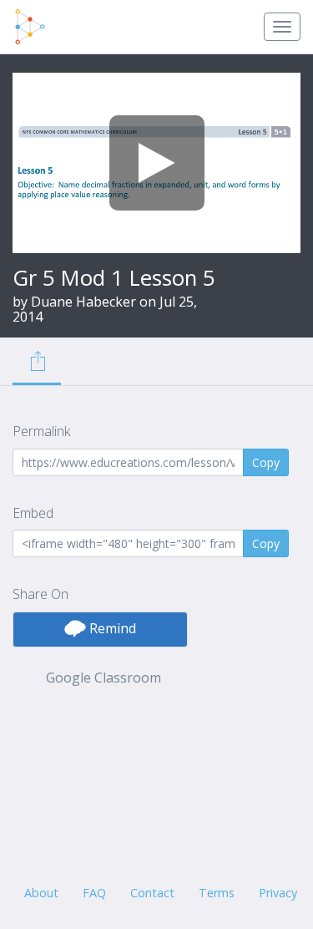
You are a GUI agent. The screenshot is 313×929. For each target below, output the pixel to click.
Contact (152, 893)
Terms (217, 893)
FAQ (94, 893)
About (41, 893)
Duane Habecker (83, 301)
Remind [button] (111, 628)
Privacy (278, 893)
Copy (266, 462)
